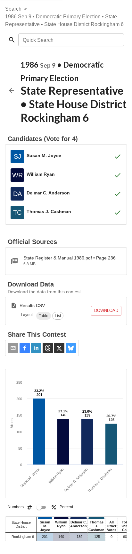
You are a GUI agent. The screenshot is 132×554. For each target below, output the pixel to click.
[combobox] (70, 39)
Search (13, 9)
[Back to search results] (11, 90)
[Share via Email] (13, 348)
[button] (43, 316)
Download (106, 310)
